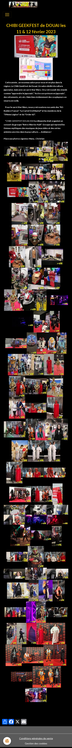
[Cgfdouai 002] (36, 68)
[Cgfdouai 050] (62, 342)
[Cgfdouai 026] (20, 234)
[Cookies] (7, 741)
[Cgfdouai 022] (57, 191)
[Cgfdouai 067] (17, 407)
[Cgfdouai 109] (36, 556)
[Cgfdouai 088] (58, 493)
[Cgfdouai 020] (34, 191)
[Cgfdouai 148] (36, 694)
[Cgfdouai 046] (16, 342)
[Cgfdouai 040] (57, 299)
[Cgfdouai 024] (36, 213)
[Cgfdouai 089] (14, 509)
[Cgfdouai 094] (14, 519)
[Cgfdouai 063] (36, 385)
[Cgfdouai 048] (42, 342)
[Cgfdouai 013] (14, 171)
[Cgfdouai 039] (41, 299)
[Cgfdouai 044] (42, 321)
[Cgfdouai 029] (17, 256)
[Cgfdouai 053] (26, 364)
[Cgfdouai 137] (33, 654)
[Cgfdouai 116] (18, 590)
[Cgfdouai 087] (42, 493)
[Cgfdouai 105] (57, 535)
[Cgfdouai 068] (36, 407)
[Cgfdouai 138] (59, 654)
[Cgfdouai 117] (34, 590)
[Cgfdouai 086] (20, 493)
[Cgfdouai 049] (52, 342)
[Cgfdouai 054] (39, 364)
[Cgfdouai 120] (15, 611)
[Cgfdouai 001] (36, 46)
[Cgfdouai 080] (14, 472)
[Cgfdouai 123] (56, 611)
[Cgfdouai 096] (36, 519)
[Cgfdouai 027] (36, 234)
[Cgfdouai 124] (12, 633)
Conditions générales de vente (36, 738)
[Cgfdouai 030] (33, 256)
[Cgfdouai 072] (15, 429)
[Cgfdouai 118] (46, 590)
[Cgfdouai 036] (52, 278)
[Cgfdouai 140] (22, 676)
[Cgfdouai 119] (59, 590)
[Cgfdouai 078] (36, 450)
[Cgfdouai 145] (54, 676)
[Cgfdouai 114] (36, 573)
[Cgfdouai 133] (14, 654)
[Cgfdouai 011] (46, 151)
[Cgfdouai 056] (49, 364)
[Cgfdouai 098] (15, 535)
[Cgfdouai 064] (55, 385)
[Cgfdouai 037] (12, 299)
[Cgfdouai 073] (30, 429)
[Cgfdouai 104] (17, 556)
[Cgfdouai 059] (59, 364)
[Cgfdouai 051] (13, 364)
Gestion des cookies (36, 743)
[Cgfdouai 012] (60, 151)
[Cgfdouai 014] (32, 171)
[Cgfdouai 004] (15, 151)
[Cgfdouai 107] (55, 556)
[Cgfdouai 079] (52, 450)
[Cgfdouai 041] (23, 321)
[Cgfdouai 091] (57, 509)
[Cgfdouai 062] (17, 385)
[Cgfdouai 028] (52, 234)
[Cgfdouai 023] (20, 213)
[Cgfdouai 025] (52, 213)
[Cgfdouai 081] (33, 472)
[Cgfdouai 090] (36, 509)
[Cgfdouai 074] (43, 429)
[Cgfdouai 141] (40, 676)
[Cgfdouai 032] (20, 278)
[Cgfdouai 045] (55, 321)
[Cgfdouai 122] (41, 611)
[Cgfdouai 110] (14, 573)
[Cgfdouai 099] (25, 535)
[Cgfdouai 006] (32, 151)
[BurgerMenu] (7, 15)
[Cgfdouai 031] (52, 256)
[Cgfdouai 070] (55, 407)
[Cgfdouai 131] (57, 633)
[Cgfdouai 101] (41, 535)
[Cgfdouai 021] (44, 191)
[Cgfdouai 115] (57, 573)
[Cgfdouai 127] (32, 633)
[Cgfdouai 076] (20, 450)
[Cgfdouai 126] (22, 633)
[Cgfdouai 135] (48, 654)
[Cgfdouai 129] (43, 633)
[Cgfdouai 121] (31, 611)
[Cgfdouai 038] (28, 299)
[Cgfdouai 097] (57, 519)
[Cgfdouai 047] (32, 342)
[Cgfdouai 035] (36, 278)
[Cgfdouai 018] (18, 191)
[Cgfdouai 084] (55, 472)
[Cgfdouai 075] (60, 429)
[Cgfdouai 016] (54, 171)
